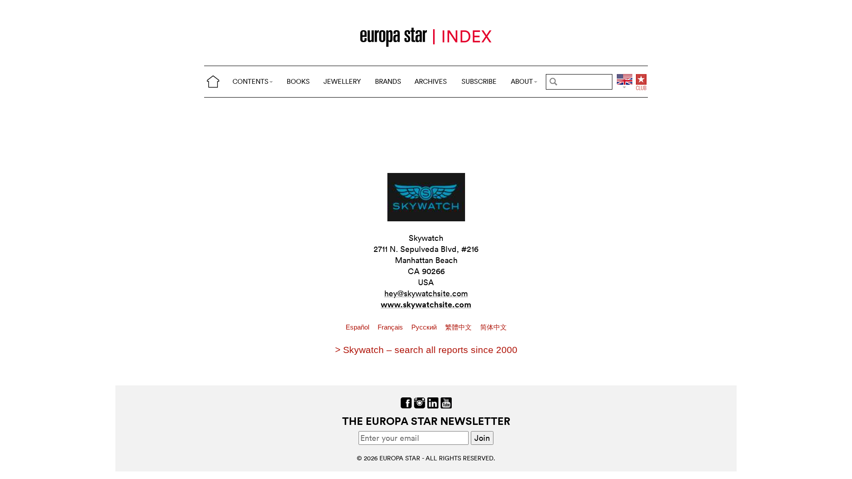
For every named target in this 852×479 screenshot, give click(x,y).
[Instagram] (419, 402)
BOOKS (298, 81)
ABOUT (522, 81)
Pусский (424, 327)
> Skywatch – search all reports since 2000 (426, 350)
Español (358, 327)
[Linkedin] (432, 402)
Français (391, 327)
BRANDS (388, 81)
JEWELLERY (342, 81)
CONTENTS (250, 81)
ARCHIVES (430, 81)
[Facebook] (406, 402)
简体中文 (493, 327)
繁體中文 (459, 327)
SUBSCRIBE (479, 81)
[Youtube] (446, 402)
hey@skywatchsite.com (426, 293)
